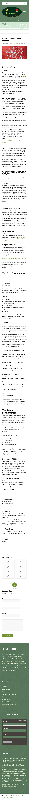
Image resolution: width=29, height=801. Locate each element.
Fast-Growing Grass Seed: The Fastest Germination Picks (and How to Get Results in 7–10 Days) (14, 780)
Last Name (5, 734)
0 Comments (12, 43)
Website (4, 613)
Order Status (6, 689)
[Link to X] (23, 799)
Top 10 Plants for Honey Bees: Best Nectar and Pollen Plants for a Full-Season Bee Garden (14, 760)
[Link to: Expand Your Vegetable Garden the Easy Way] (8, 576)
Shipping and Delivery (9, 694)
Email (3, 606)
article (7, 454)
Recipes (18, 43)
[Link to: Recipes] (21, 566)
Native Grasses (21, 659)
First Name (5, 728)
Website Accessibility (9, 704)
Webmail (12, 797)
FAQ (3, 692)
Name (3, 598)
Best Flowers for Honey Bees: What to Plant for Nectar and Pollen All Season (13, 765)
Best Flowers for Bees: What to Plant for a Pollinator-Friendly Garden (14, 770)
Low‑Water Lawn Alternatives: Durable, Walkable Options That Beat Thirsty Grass (14, 774)
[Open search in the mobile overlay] (14, 3)
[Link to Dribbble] (25, 799)
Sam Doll (24, 43)
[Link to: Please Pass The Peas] (21, 576)
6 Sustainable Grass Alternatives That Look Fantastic (13, 785)
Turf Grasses (14, 661)
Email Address (7, 722)
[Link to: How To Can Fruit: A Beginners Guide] (8, 562)
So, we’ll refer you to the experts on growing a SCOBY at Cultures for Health (14, 238)
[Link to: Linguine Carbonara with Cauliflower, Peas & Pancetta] (8, 571)
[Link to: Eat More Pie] (21, 562)
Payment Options (7, 702)
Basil (12, 503)
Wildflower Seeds (7, 659)
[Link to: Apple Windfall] (8, 566)
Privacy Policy (6, 699)
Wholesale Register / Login (14, 20)
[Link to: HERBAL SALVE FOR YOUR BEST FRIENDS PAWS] (21, 571)
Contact (4, 686)
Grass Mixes (6, 661)
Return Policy (6, 697)
